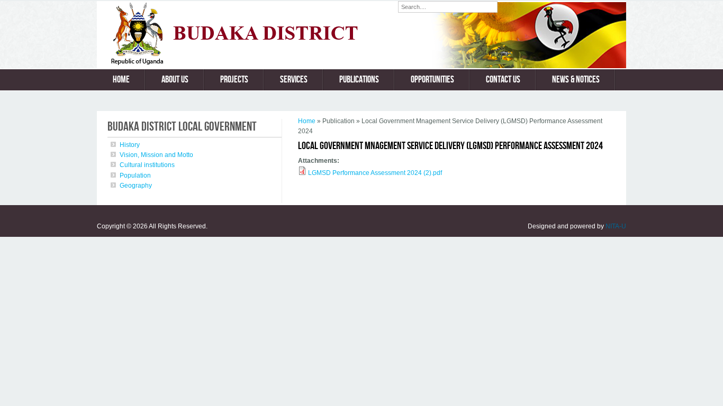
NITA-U (615, 226)
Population (135, 175)
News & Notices (576, 79)
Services (294, 79)
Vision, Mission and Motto (156, 155)
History (130, 145)
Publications (359, 79)
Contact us (503, 79)
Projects (234, 79)
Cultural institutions (147, 165)
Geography (136, 185)
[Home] (247, 63)
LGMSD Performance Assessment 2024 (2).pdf (375, 173)
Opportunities (432, 79)
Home (121, 79)
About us (174, 79)
